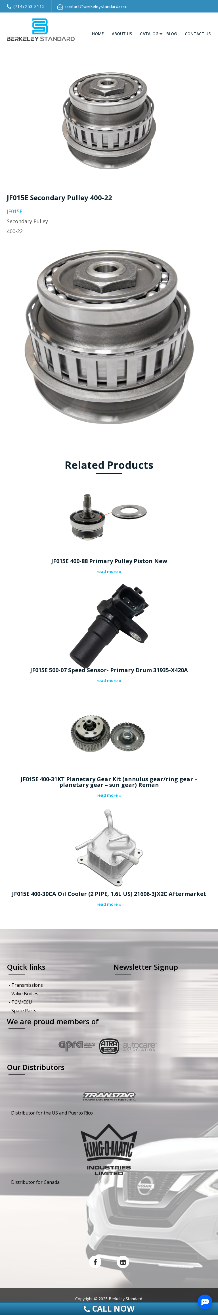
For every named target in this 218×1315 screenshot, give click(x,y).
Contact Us (198, 33)
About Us (122, 33)
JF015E (14, 211)
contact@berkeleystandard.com (96, 6)
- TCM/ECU (20, 1002)
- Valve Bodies (23, 993)
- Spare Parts (22, 1010)
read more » (109, 572)
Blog (171, 33)
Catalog (149, 33)
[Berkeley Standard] (41, 29)
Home (98, 33)
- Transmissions (26, 985)
